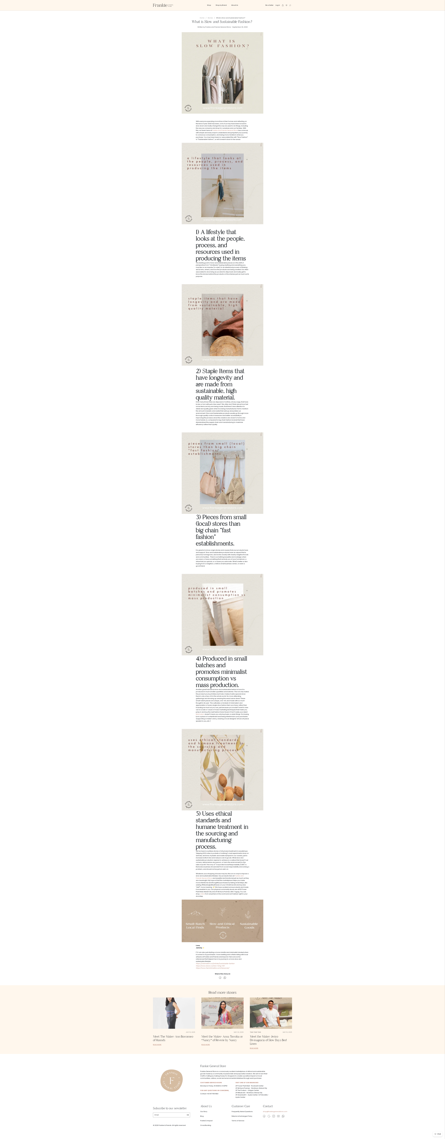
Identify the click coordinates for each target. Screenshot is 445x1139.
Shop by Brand (221, 5)
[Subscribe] (187, 1115)
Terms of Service (238, 1121)
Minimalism (200, 714)
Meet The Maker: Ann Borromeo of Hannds (173, 1038)
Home (202, 18)
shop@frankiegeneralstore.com (275, 1111)
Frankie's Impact (206, 1121)
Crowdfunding (205, 1125)
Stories (210, 18)
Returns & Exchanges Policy (242, 1116)
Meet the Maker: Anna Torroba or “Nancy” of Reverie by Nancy (222, 1038)
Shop (209, 5)
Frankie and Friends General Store (225, 130)
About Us (234, 5)
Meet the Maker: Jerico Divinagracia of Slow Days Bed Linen (268, 1040)
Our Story (203, 1111)
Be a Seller (269, 5)
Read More (157, 1045)
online (202, 894)
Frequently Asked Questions (242, 1111)
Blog (202, 1116)
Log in (278, 5)
